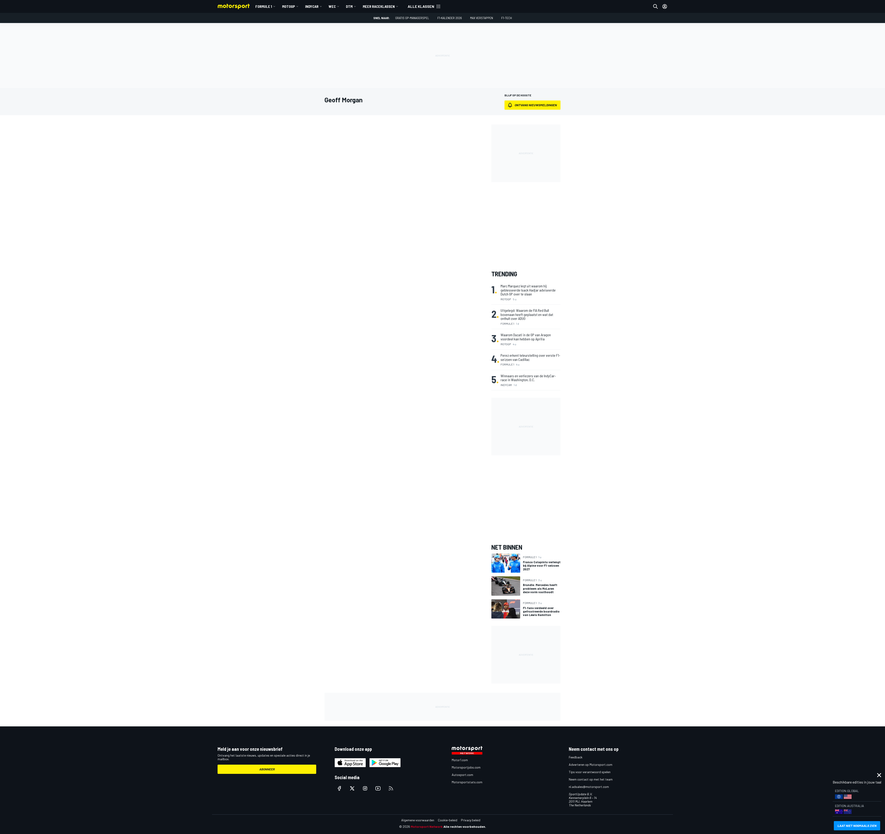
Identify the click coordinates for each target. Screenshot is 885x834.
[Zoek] (655, 6)
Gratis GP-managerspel (412, 18)
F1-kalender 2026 (449, 18)
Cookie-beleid (447, 820)
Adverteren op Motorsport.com (590, 764)
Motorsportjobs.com (466, 767)
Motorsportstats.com (467, 782)
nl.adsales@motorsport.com (589, 787)
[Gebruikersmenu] (664, 6)
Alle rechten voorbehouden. (464, 826)
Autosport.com (462, 775)
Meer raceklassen (379, 6)
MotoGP (288, 6)
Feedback (575, 757)
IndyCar (312, 6)
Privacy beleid (470, 820)
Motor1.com (460, 760)
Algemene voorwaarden (417, 820)
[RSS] (390, 788)
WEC (332, 6)
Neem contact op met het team (591, 779)
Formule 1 (263, 6)
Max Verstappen (481, 18)
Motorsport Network (427, 826)
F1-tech (506, 18)
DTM (349, 6)
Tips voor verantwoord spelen (590, 772)
